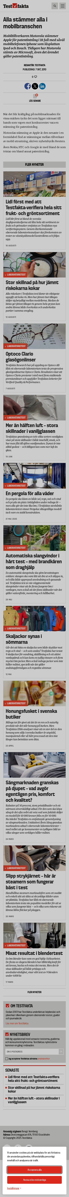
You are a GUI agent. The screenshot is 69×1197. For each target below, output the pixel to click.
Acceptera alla (35, 1169)
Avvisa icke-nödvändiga (34, 1179)
